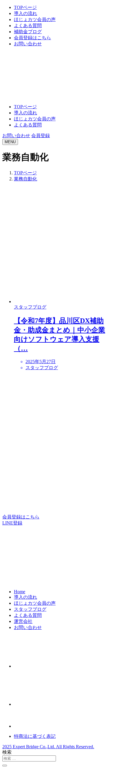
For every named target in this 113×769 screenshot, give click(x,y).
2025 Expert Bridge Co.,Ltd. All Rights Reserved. (48, 746)
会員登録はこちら (32, 37)
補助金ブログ (28, 31)
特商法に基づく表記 (35, 736)
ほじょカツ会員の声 (35, 19)
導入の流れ (25, 13)
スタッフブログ (30, 609)
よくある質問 (28, 25)
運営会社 (23, 621)
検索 (7, 752)
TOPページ (25, 7)
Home (19, 591)
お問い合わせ (28, 43)
